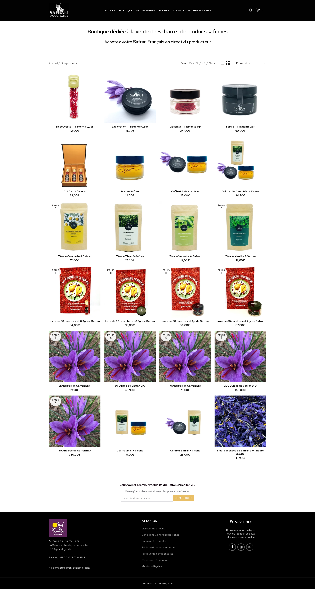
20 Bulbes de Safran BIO (74, 385)
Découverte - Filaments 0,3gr (74, 126)
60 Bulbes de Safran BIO (129, 385)
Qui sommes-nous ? (153, 528)
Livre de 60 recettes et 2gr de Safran (240, 321)
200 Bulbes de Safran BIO (240, 385)
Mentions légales (152, 566)
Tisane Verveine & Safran (185, 256)
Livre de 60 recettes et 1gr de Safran (185, 321)
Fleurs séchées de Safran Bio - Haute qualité (240, 452)
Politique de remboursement (159, 547)
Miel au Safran (130, 191)
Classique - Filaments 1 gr (185, 126)
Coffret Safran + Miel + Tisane (240, 191)
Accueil (53, 63)
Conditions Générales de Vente (160, 534)
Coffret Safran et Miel (185, 191)
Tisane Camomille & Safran (74, 256)
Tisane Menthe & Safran (240, 256)
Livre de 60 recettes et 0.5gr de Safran (130, 321)
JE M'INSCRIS (183, 498)
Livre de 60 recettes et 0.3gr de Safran (75, 321)
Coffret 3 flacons (75, 191)
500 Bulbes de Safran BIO (75, 450)
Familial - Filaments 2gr (240, 126)
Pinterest (249, 547)
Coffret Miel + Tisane (130, 450)
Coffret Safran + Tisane (185, 450)
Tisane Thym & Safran (130, 256)
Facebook (232, 547)
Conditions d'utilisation (155, 560)
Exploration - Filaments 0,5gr (130, 126)
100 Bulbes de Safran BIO (185, 385)
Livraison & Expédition (154, 541)
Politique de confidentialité (157, 553)
